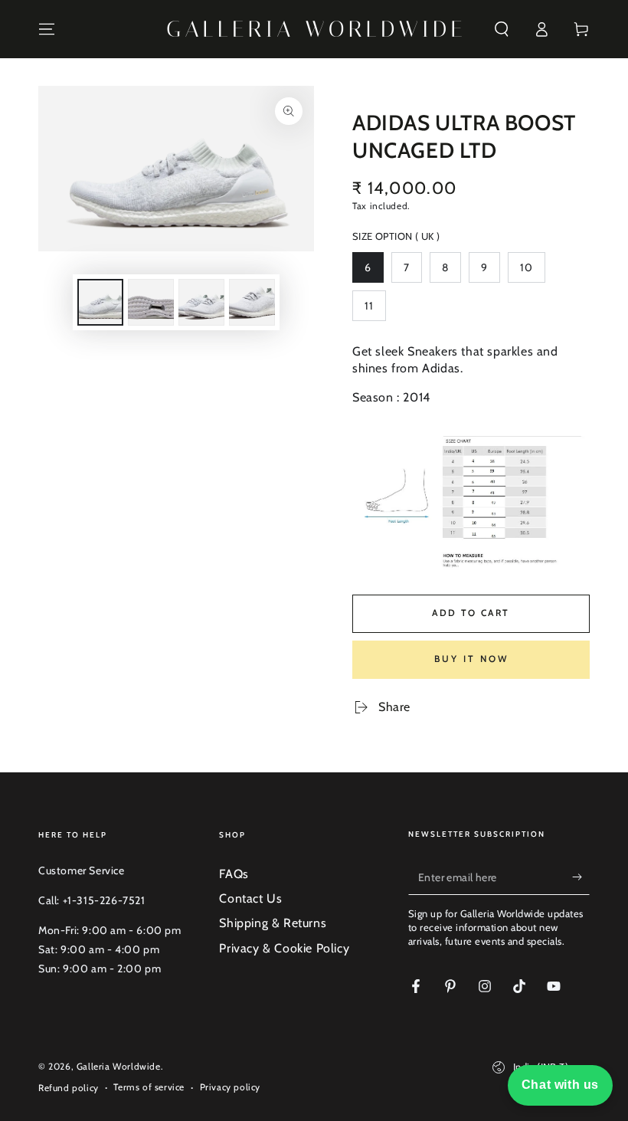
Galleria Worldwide (119, 1066)
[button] (502, 29)
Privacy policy (230, 1087)
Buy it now (471, 658)
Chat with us (560, 1084)
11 (375, 310)
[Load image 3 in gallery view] (201, 302)
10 (532, 272)
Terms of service (149, 1087)
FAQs (233, 874)
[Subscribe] (581, 877)
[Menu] (47, 29)
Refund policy (68, 1087)
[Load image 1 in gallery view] (100, 302)
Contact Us (250, 898)
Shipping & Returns (272, 923)
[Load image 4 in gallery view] (252, 302)
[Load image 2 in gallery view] (151, 302)
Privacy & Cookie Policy (284, 948)
